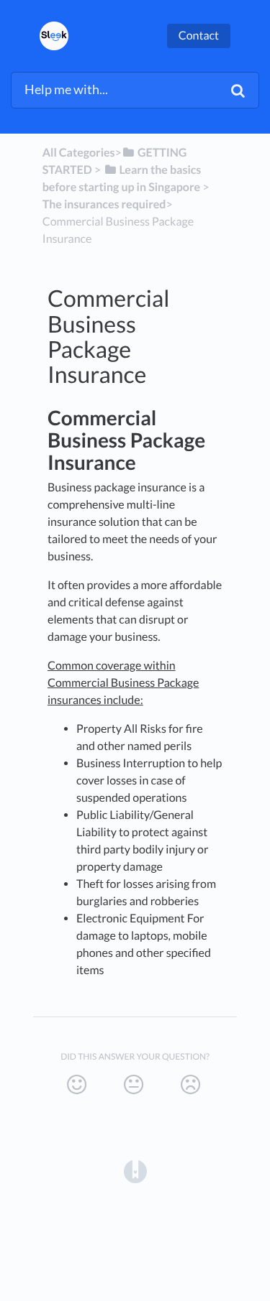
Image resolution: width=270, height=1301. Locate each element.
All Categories (78, 152)
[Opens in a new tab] (135, 1170)
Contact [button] (199, 35)
